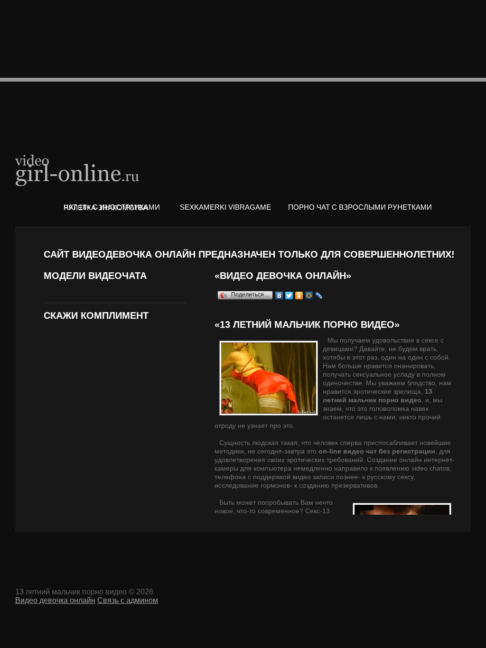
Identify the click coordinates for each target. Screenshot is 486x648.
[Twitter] (289, 295)
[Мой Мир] (309, 295)
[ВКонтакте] (279, 295)
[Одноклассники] (299, 295)
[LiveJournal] (319, 295)
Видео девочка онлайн (77, 169)
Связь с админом (127, 600)
